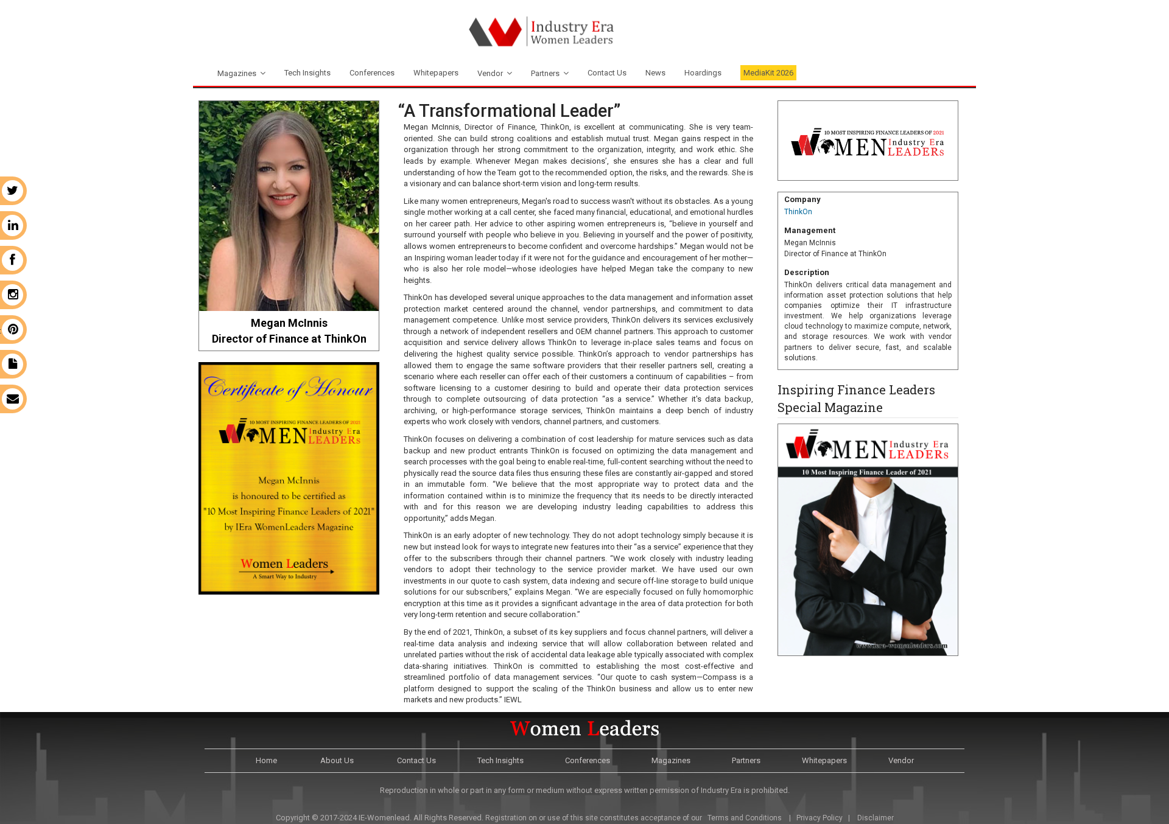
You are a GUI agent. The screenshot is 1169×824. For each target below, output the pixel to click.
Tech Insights (307, 72)
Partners (545, 73)
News (655, 72)
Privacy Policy (819, 818)
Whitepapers (435, 72)
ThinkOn (798, 212)
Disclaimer (875, 818)
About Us (337, 760)
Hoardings (702, 72)
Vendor (490, 73)
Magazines (236, 73)
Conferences (372, 72)
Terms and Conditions (744, 818)
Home (266, 760)
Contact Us (607, 72)
